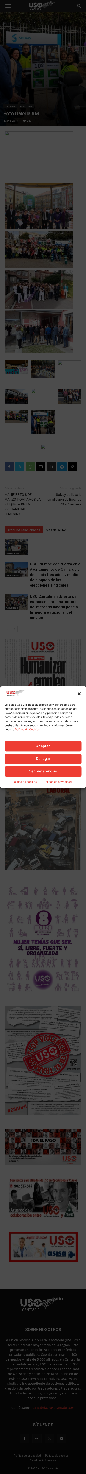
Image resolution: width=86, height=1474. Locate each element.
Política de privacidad (58, 781)
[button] (79, 693)
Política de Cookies (27, 729)
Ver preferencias (43, 771)
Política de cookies (24, 781)
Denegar (43, 759)
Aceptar (43, 746)
